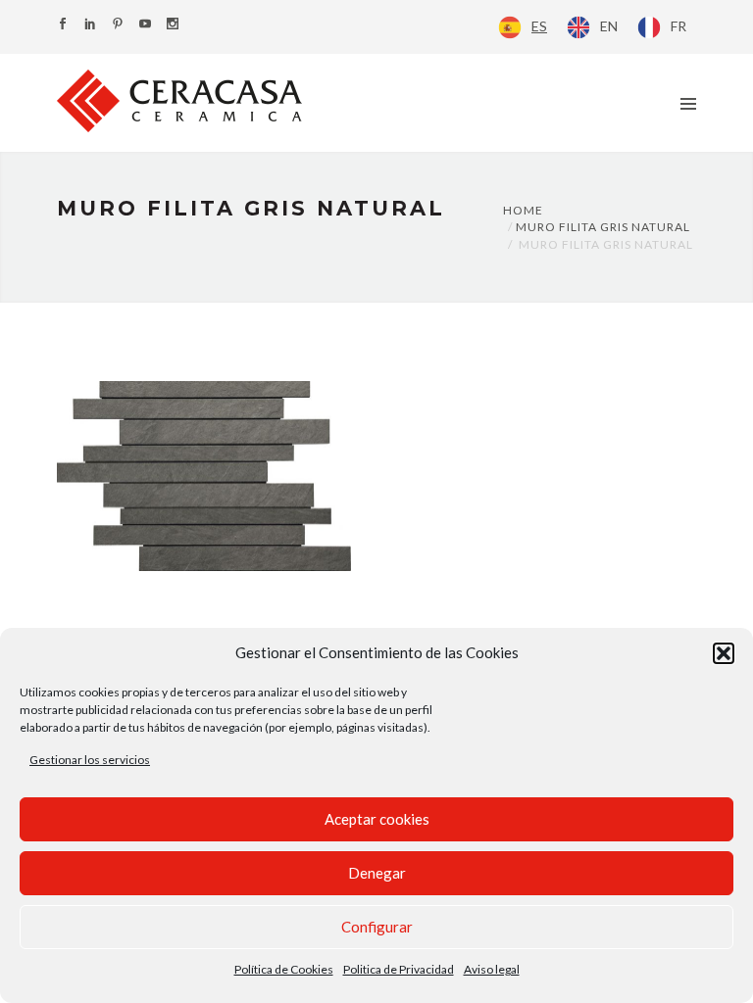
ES (539, 26)
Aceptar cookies (377, 819)
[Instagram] (172, 25)
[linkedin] (90, 25)
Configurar (377, 926)
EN (609, 26)
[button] (723, 653)
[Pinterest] (118, 25)
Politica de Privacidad (398, 969)
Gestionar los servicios (89, 759)
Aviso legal (492, 969)
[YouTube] (145, 25)
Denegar (377, 873)
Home (523, 210)
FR (678, 26)
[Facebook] (63, 25)
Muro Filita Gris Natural (603, 226)
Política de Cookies (283, 969)
